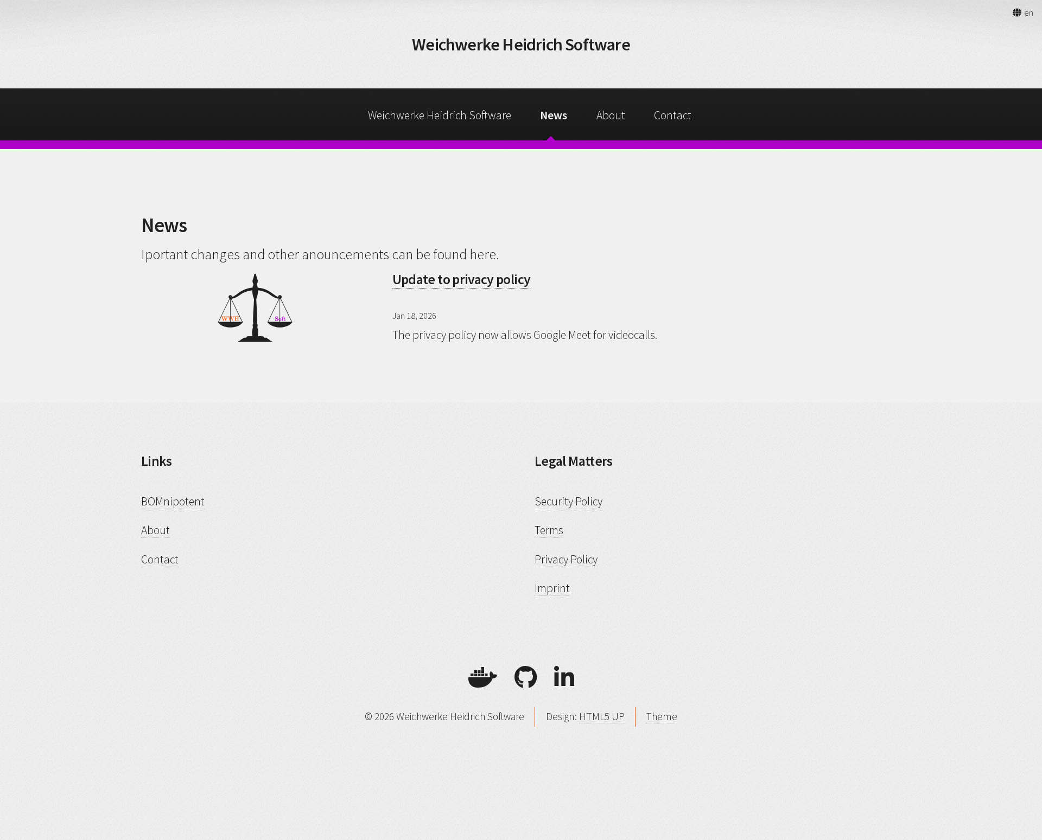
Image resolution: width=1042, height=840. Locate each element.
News (553, 115)
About (610, 115)
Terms (549, 530)
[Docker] (482, 677)
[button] (1022, 12)
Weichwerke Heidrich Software (521, 44)
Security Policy (568, 501)
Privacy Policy (566, 559)
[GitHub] (525, 677)
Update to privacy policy (461, 279)
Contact (672, 115)
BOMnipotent (173, 501)
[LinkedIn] (564, 677)
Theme (661, 716)
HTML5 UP (602, 716)
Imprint (552, 588)
